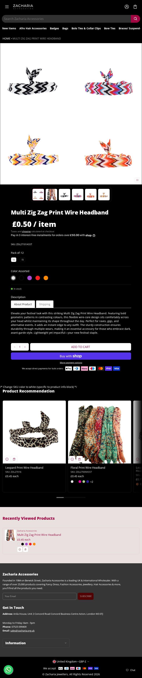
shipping (26, 231)
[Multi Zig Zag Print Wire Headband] (71, 541)
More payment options (71, 363)
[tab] (23, 304)
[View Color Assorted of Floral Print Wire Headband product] (72, 481)
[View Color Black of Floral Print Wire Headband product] (76, 481)
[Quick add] (14, 459)
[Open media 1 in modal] (71, 113)
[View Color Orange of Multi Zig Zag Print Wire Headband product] (34, 544)
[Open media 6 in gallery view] (91, 194)
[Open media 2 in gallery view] (51, 194)
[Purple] (29, 278)
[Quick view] (7, 459)
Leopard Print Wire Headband (24, 467)
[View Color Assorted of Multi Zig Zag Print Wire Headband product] (18, 544)
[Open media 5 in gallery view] (77, 194)
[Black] (21, 278)
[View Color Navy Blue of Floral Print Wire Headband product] (87, 481)
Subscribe (86, 596)
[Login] (126, 7)
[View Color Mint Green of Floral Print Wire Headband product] (83, 481)
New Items (9, 28)
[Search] (135, 19)
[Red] (38, 278)
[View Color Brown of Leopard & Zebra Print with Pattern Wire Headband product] (137, 484)
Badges (54, 28)
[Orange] (46, 278)
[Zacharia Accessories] (23, 7)
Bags (65, 28)
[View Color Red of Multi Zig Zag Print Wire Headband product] (30, 544)
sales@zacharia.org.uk (22, 630)
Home (6, 38)
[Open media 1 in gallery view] (38, 194)
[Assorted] (13, 278)
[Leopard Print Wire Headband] (34, 432)
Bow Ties (109, 28)
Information (15, 643)
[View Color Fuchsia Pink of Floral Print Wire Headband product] (80, 481)
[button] (135, 6)
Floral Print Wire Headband (88, 467)
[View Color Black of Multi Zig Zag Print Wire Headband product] (22, 544)
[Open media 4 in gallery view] (64, 194)
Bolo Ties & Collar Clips (86, 28)
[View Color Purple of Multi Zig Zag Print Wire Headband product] (26, 544)
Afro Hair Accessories (33, 28)
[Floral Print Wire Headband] (99, 432)
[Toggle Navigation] (7, 7)
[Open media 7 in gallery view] (104, 194)
